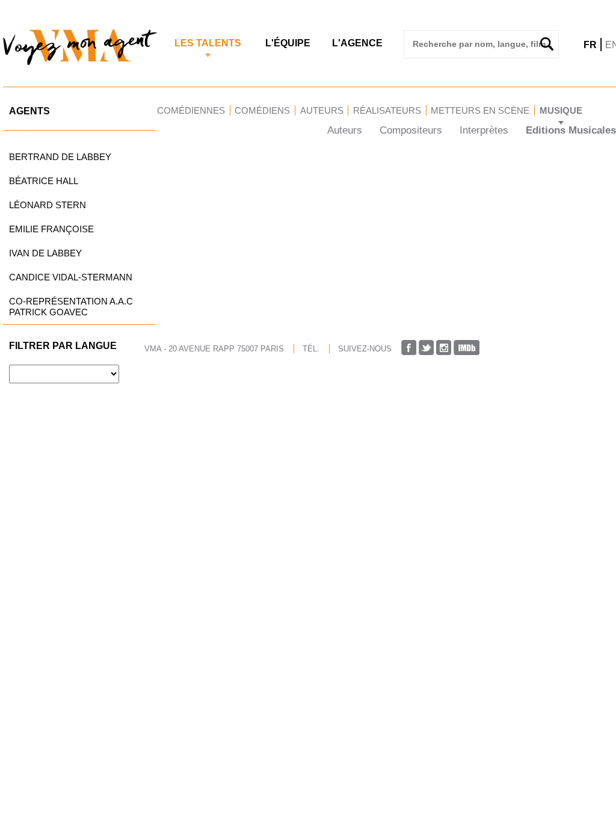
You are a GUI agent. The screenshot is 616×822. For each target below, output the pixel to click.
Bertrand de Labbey (60, 157)
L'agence (357, 43)
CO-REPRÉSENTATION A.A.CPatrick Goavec (71, 306)
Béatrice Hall (43, 181)
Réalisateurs (387, 110)
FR (590, 45)
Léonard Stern (47, 205)
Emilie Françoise (51, 229)
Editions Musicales (571, 130)
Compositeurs (411, 130)
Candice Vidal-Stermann (70, 277)
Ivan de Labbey (45, 253)
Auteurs (321, 110)
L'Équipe (287, 43)
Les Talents (207, 43)
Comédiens (262, 110)
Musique (561, 110)
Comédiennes (191, 110)
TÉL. (311, 348)
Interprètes (484, 130)
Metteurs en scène (480, 110)
